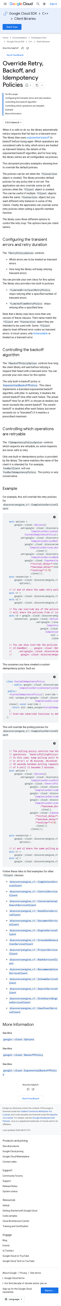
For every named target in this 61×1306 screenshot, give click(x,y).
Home (5, 37)
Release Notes (10, 1186)
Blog (5, 1240)
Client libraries (25, 19)
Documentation (20, 37)
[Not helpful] (27, 48)
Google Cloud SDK (23, 14)
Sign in (53, 4)
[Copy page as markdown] (37, 85)
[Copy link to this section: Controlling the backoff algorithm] (22, 355)
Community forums (13, 1176)
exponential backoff (38, 137)
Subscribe (50, 1290)
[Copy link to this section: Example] (20, 489)
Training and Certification (15, 1226)
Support (7, 1181)
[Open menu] (5, 4)
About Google (10, 1273)
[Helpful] (22, 48)
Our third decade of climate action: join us (25, 1283)
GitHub (6, 1205)
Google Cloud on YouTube (16, 1256)
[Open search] (38, 4)
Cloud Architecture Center (16, 1221)
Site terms (35, 1273)
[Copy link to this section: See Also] (15, 1033)
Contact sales (10, 1161)
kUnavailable (40, 333)
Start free (12, 26)
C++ (45, 14)
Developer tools (38, 37)
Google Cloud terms (14, 1278)
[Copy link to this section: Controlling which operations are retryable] (29, 434)
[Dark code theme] (54, 517)
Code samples (10, 1216)
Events (6, 1245)
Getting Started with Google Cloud (20, 1210)
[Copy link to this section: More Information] (37, 1025)
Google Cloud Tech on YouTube (18, 1261)
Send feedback (15, 55)
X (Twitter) (8, 1250)
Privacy (23, 1273)
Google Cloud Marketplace (16, 1156)
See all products (11, 1146)
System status (10, 1191)
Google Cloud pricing (13, 1151)
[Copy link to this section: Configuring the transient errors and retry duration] (50, 245)
